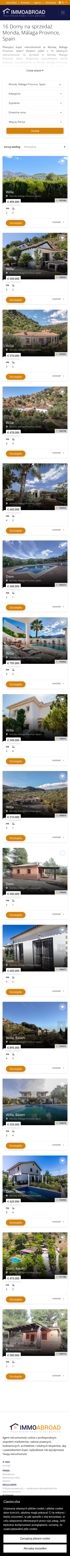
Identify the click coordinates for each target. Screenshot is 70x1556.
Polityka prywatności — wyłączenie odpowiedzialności (30, 1488)
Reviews (25, 2)
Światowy (50, 2)
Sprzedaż (11, 2)
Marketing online (11, 1477)
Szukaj (35, 130)
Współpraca (8, 1474)
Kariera (6, 1480)
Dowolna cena (17, 112)
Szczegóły (16, 223)
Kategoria (14, 93)
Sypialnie (14, 103)
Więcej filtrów (17, 122)
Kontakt (7, 1465)
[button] (8, 179)
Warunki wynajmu (12, 1491)
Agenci (37, 2)
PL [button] (63, 2)
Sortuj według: (12, 146)
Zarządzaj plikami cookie (35, 1538)
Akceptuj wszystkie (35, 1548)
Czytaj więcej (33, 70)
